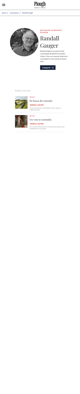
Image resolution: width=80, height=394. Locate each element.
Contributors (14, 13)
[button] (4, 5)
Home (4, 13)
